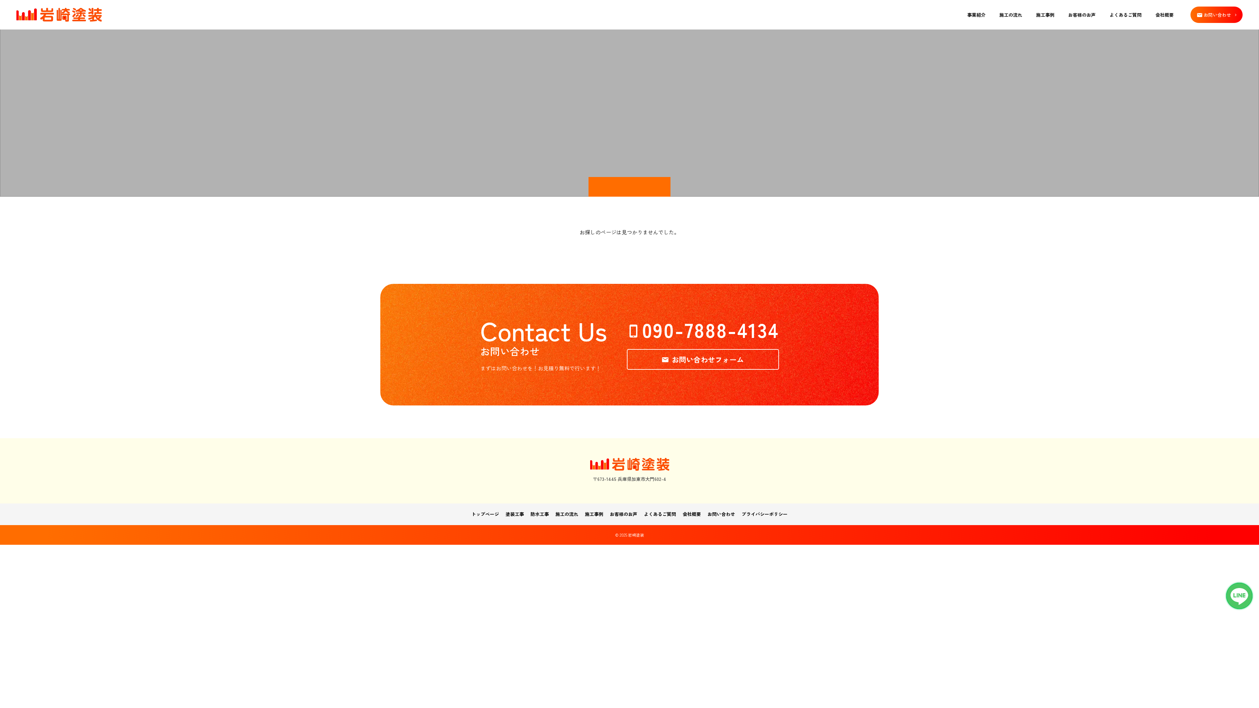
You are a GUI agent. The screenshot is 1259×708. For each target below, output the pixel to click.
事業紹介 (976, 14)
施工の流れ (1010, 14)
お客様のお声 (1082, 14)
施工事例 (1045, 14)
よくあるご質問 (1125, 14)
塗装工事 (515, 514)
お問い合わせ (721, 514)
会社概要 (1164, 14)
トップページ (485, 514)
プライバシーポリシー (765, 514)
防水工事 (539, 514)
